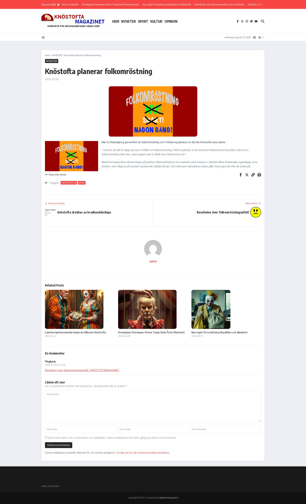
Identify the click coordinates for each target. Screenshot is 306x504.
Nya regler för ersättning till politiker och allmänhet (219, 332)
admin (153, 261)
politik (82, 182)
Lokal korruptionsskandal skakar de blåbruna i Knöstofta (75, 332)
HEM (115, 21)
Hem (47, 55)
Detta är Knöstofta (50, 486)
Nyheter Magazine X (168, 497)
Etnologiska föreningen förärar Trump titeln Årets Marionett (151, 332)
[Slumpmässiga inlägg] (254, 37)
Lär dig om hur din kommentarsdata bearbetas (142, 452)
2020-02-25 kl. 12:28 (55, 365)
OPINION (171, 21)
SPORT (143, 21)
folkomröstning (68, 182)
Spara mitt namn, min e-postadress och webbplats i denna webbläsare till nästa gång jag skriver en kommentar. (112, 437)
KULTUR (156, 21)
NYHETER (128, 21)
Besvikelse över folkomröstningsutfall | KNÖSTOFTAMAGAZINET (82, 370)
